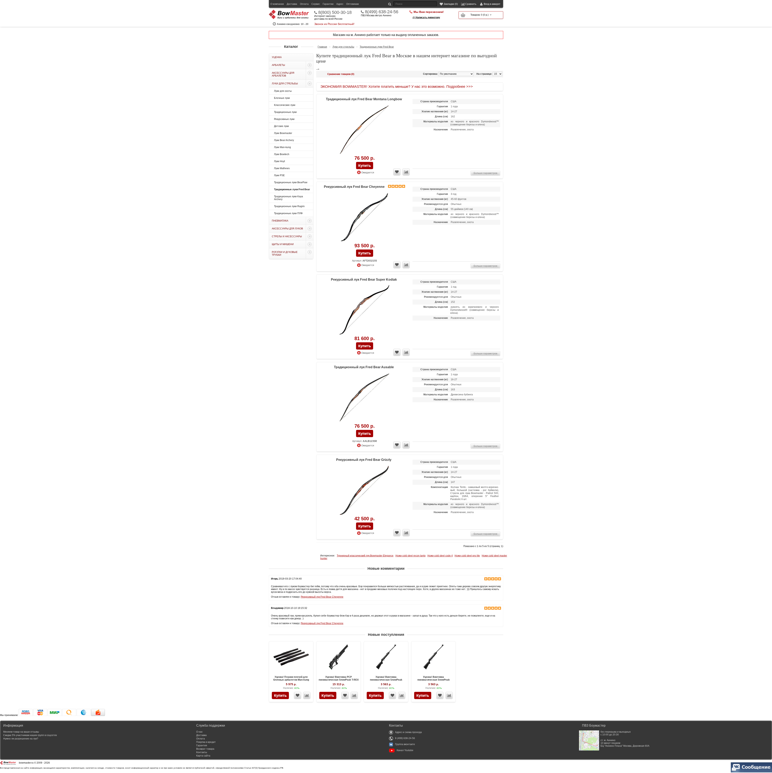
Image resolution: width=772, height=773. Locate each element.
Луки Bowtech (281, 154)
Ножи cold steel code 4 (440, 555)
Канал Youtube (405, 750)
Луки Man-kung (282, 147)
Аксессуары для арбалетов (283, 74)
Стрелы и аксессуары (287, 236)
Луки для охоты (283, 91)
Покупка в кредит (206, 742)
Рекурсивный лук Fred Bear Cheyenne (354, 186)
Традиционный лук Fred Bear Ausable (364, 367)
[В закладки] (297, 695)
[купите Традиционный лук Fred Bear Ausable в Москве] (364, 397)
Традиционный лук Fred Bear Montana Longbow (364, 99)
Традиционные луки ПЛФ (288, 213)
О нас (199, 731)
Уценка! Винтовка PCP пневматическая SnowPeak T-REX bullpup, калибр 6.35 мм (339, 680)
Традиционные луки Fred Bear (292, 189)
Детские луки (281, 126)
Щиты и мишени (283, 244)
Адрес (339, 4)
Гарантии (328, 4)
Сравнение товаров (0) (340, 74)
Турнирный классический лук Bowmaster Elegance (365, 555)
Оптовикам (352, 4)
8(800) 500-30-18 (335, 12)
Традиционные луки (285, 112)
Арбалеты (278, 65)
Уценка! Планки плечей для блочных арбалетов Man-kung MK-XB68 (291, 680)
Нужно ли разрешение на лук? (20, 738)
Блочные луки (282, 98)
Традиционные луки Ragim (289, 206)
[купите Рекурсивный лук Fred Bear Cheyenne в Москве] (364, 217)
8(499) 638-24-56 (381, 12)
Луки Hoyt (279, 161)
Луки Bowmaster (283, 133)
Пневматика (280, 220)
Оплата (304, 4)
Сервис (315, 4)
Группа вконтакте (405, 744)
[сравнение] (406, 172)
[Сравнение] (306, 695)
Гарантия (201, 745)
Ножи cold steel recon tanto (410, 555)
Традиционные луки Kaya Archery (288, 198)
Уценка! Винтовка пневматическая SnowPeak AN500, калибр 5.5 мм (433, 680)
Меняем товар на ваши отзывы (21, 731)
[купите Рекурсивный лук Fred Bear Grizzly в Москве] (364, 490)
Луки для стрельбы (285, 83)
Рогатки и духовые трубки (285, 253)
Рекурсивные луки (284, 119)
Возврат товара (205, 748)
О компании (277, 4)
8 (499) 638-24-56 (405, 738)
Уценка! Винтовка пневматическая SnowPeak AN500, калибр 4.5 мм (386, 680)
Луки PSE (279, 175)
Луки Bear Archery (284, 140)
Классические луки (284, 105)
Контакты (201, 752)
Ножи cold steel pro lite (467, 555)
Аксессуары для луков (287, 228)
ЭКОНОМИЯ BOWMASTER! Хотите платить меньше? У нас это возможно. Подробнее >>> (396, 87)
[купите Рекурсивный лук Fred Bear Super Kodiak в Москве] (364, 310)
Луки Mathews (282, 168)
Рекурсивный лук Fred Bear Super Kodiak (364, 279)
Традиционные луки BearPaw (290, 182)
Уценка (277, 57)
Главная (322, 46)
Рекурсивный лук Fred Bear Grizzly (363, 459)
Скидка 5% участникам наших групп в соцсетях (30, 735)
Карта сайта (203, 755)
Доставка (292, 4)
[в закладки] (396, 172)
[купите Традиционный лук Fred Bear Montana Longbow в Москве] (364, 129)
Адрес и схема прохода (408, 732)
